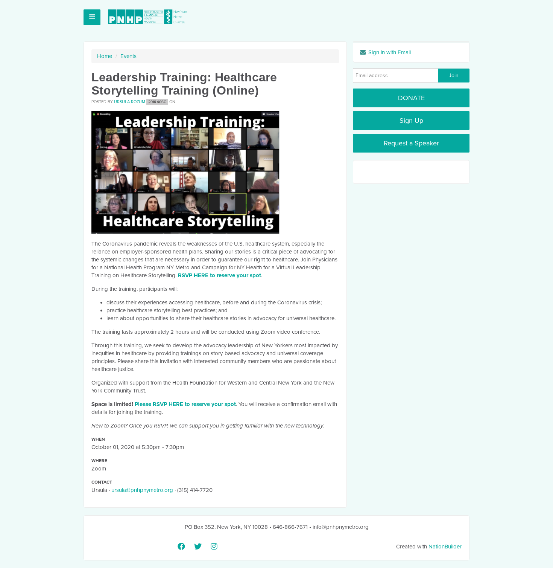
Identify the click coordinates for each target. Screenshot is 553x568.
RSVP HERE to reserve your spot (219, 275)
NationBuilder (445, 546)
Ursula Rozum (129, 101)
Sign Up (411, 120)
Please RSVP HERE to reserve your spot (185, 404)
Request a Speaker (411, 143)
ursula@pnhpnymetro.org (142, 490)
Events (128, 56)
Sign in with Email (389, 52)
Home (104, 56)
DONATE (411, 98)
